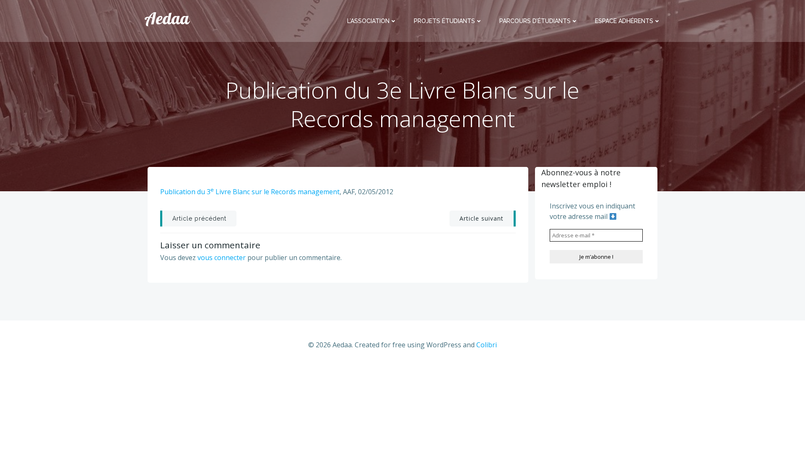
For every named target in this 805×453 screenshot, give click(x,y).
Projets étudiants (444, 21)
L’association (368, 21)
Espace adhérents (624, 21)
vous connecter (221, 257)
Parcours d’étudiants (535, 21)
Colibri (486, 344)
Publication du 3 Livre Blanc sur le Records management (250, 191)
